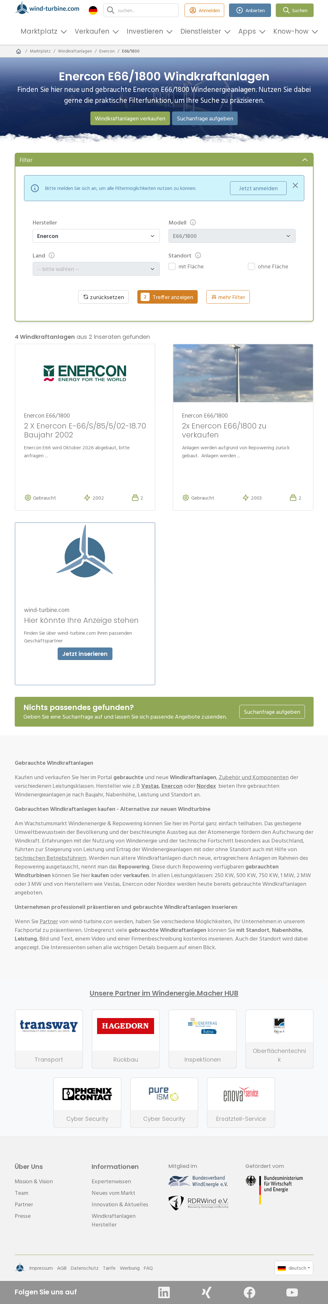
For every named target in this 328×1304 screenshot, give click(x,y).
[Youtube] (292, 1292)
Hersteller (45, 222)
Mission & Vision (34, 1181)
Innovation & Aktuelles (120, 1204)
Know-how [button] (290, 31)
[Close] (295, 185)
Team (21, 1192)
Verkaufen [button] (92, 31)
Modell (177, 222)
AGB (62, 1268)
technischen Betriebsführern (50, 857)
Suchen (300, 10)
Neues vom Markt (113, 1192)
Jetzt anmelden (258, 188)
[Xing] (206, 1292)
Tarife (109, 1268)
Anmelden (209, 10)
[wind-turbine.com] (18, 51)
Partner (49, 921)
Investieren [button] (145, 31)
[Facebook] (249, 1292)
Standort (180, 255)
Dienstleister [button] (200, 31)
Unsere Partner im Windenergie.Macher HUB (164, 993)
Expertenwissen (111, 1181)
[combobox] (93, 269)
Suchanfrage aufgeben (205, 118)
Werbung (130, 1268)
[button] (93, 10)
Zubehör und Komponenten (254, 777)
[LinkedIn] (164, 1292)
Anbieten (255, 10)
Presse (23, 1215)
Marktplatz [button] (38, 31)
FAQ (148, 1268)
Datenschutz (85, 1268)
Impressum (41, 1268)
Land (39, 255)
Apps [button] (247, 31)
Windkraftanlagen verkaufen (130, 118)
